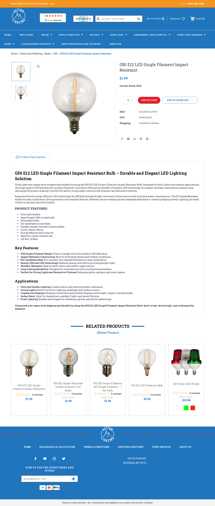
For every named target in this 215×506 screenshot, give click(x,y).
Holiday (95, 34)
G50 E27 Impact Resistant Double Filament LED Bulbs (68, 387)
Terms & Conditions (96, 446)
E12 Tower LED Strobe (186, 383)
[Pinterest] (147, 138)
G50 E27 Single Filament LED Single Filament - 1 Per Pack (107, 387)
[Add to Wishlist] (40, 359)
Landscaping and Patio (36, 43)
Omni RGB (115, 43)
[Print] (134, 138)
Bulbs (45, 34)
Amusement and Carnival (150, 34)
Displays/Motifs (69, 34)
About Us (185, 446)
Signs (7, 43)
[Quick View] (40, 351)
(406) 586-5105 (196, 3)
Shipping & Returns (130, 446)
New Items (26, 34)
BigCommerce (112, 502)
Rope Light (117, 34)
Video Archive (161, 446)
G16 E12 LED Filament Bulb (147, 385)
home (27, 446)
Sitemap (148, 502)
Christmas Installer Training (81, 43)
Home (7, 34)
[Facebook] (122, 138)
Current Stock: (131, 85)
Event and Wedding (189, 34)
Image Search (83, 18)
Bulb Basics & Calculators (57, 446)
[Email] (128, 138)
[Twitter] (141, 138)
